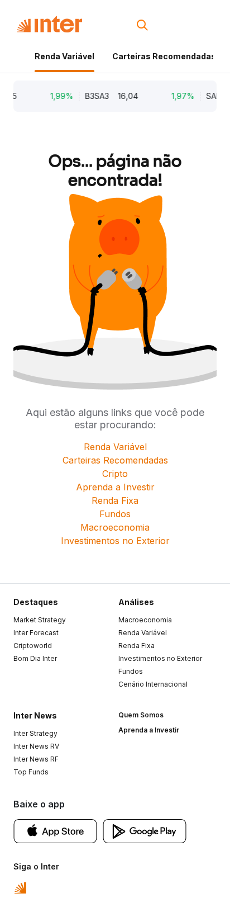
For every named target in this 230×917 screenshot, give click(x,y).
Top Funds (31, 772)
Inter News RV (36, 746)
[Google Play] (144, 830)
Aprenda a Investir (115, 487)
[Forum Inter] (20, 886)
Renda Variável (64, 56)
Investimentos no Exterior (115, 540)
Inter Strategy (35, 733)
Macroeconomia (115, 527)
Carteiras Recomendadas (164, 56)
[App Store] (55, 830)
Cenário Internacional (153, 684)
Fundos (115, 513)
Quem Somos (141, 715)
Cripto (115, 473)
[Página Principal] (49, 24)
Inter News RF (36, 759)
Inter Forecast (36, 632)
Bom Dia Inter (35, 658)
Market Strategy (39, 620)
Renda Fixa (115, 500)
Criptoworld (32, 645)
